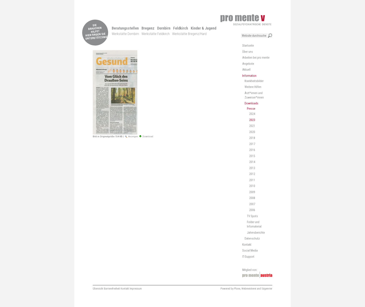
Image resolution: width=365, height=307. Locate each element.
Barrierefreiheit (112, 288)
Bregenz (148, 28)
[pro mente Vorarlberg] (245, 20)
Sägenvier (266, 288)
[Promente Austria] (257, 275)
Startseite (248, 45)
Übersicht (98, 288)
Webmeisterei (248, 288)
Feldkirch (180, 28)
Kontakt (125, 288)
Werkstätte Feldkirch (156, 34)
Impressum (136, 288)
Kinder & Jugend (203, 28)
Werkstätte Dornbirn (125, 34)
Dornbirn (163, 28)
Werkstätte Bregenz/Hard (189, 34)
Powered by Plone (230, 288)
